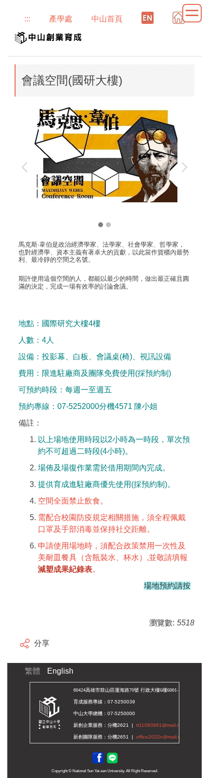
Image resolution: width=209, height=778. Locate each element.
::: (27, 19)
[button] (27, 167)
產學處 (60, 19)
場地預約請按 (167, 586)
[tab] (100, 225)
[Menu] (192, 13)
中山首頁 (106, 19)
